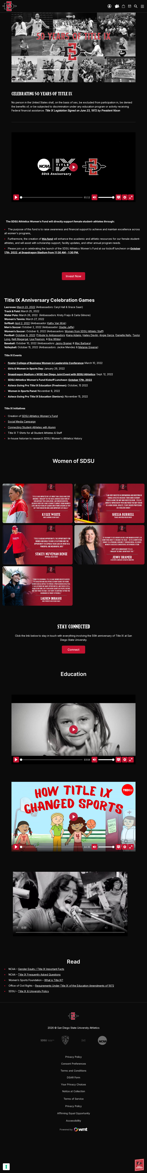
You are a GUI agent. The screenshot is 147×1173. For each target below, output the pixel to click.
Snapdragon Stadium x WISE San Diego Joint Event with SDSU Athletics (51, 374)
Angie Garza (106, 335)
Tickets (117, 6)
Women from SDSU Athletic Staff (84, 331)
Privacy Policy (73, 1056)
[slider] (51, 197)
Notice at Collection (73, 1091)
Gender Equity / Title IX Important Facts (41, 969)
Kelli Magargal (20, 339)
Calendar (130, 6)
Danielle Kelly (123, 335)
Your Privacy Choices (73, 1084)
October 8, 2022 (25, 335)
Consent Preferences (73, 1063)
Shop (123, 6)
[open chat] (140, 1165)
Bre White (54, 339)
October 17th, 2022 (80, 379)
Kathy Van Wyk (56, 323)
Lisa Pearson (37, 339)
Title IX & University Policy (33, 991)
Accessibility (73, 1120)
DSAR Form (73, 1077)
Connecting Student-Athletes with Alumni (32, 427)
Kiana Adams (73, 335)
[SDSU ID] (109, 6)
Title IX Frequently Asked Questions (39, 974)
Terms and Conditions (73, 1070)
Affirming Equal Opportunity (73, 1113)
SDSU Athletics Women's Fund (40, 416)
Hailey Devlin (90, 335)
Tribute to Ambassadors (51, 335)
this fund (47, 238)
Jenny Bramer (63, 343)
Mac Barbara (82, 343)
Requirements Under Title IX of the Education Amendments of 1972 (74, 985)
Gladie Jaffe (66, 327)
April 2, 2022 (22, 323)
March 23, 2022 (26, 307)
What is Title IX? (53, 980)
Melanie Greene (87, 347)
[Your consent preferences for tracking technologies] (6, 1166)
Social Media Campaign (22, 421)
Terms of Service (74, 1098)
